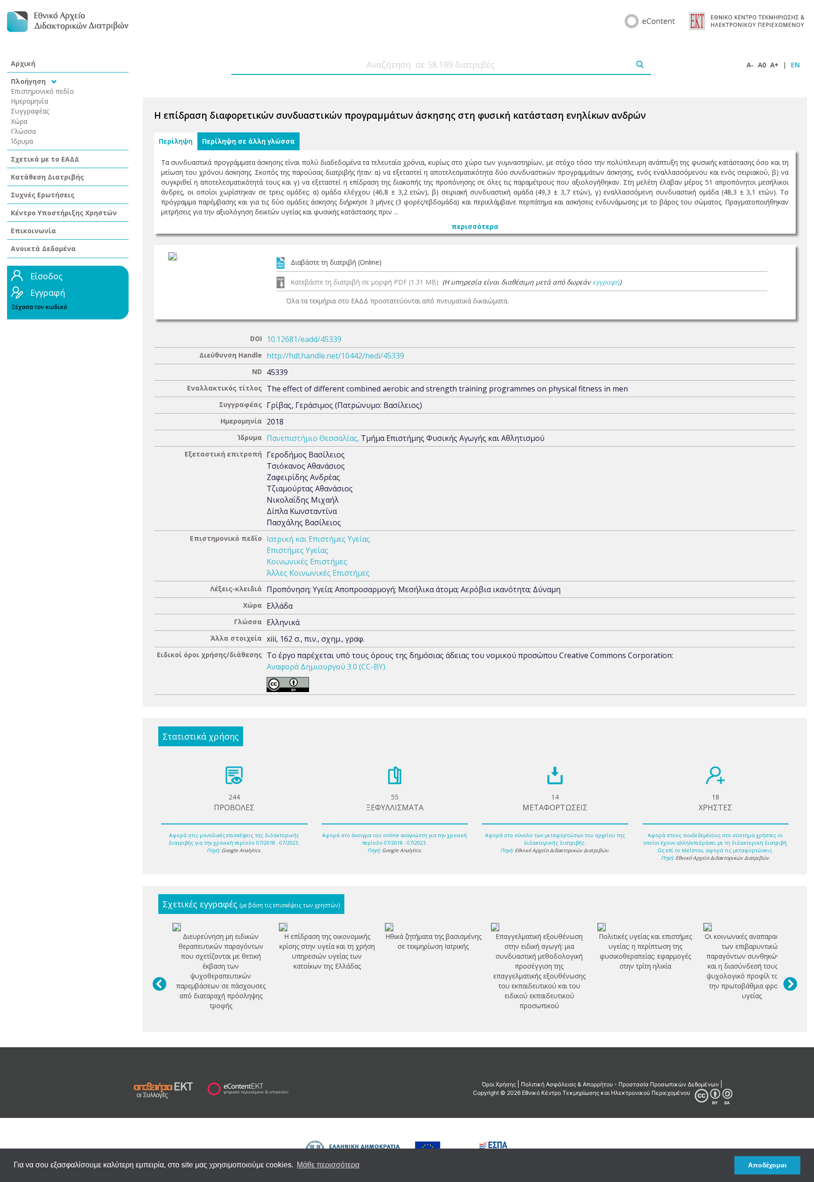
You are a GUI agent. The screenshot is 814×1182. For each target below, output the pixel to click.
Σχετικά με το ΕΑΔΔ (45, 159)
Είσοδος (46, 276)
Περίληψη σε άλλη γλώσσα (248, 141)
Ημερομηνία (29, 101)
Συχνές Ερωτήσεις (42, 194)
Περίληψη (176, 141)
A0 (762, 64)
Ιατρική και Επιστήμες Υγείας (318, 539)
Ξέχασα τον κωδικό (39, 307)
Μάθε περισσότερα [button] (328, 1165)
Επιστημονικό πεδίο (42, 91)
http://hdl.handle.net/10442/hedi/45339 (335, 356)
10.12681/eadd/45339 (304, 339)
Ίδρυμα (22, 141)
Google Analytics (240, 850)
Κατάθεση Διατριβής (47, 176)
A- (750, 64)
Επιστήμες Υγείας (297, 550)
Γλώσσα (23, 131)
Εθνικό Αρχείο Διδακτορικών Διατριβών (561, 850)
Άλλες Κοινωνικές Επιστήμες (318, 573)
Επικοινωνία (33, 230)
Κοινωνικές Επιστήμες (307, 561)
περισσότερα (474, 226)
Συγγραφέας (30, 110)
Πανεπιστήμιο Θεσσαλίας (312, 438)
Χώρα (19, 121)
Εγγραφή (47, 292)
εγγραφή (606, 281)
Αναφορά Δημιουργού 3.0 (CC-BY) (326, 666)
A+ (774, 64)
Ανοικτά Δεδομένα (43, 248)
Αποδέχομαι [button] (767, 1165)
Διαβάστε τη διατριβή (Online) (336, 262)
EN (795, 64)
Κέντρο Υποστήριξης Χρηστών (64, 212)
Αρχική (23, 63)
